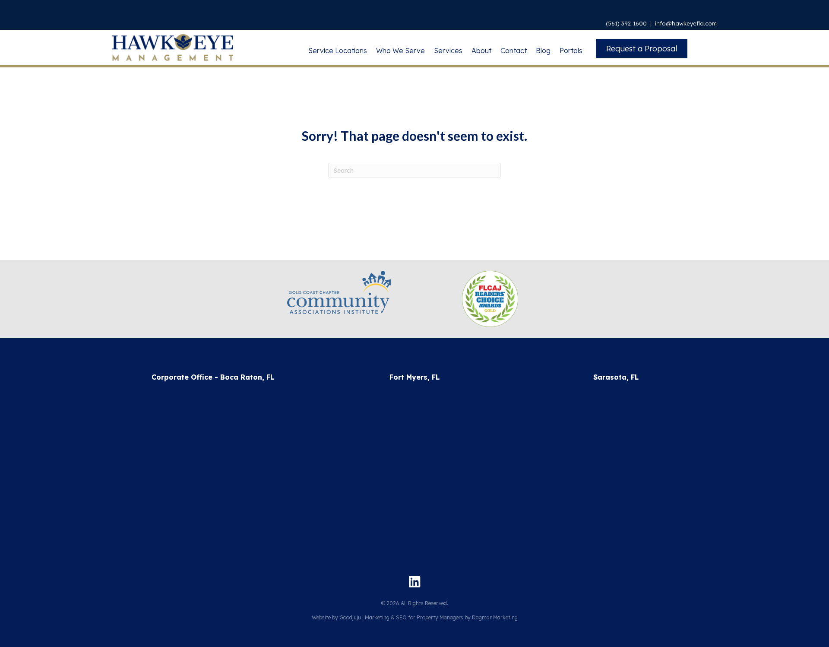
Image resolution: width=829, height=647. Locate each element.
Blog (543, 50)
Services (448, 50)
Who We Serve (400, 50)
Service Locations (337, 50)
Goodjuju (350, 617)
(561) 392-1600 (626, 23)
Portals (571, 50)
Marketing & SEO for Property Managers (414, 617)
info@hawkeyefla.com (686, 23)
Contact (513, 50)
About (481, 50)
